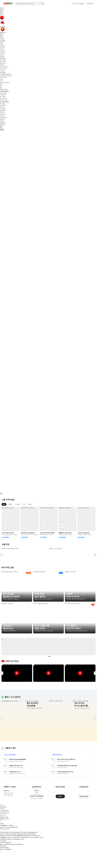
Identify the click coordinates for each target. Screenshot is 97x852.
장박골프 (2, 65)
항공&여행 (2, 110)
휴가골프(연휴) (3, 100)
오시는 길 (2, 815)
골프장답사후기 (4, 814)
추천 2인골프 (3, 68)
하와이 (1, 79)
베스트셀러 (3, 96)
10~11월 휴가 (3, 105)
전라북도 (2, 53)
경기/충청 (2, 46)
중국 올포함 (3, 60)
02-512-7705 (84, 796)
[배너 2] (49, 656)
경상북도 (2, 47)
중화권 (10, 504)
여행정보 (2, 121)
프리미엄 (2, 70)
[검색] (42, 3)
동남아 (30, 504)
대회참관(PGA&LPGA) (5, 74)
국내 (24, 504)
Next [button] (1, 493)
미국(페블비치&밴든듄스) (6, 75)
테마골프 (2, 56)
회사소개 (2, 805)
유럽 (1, 84)
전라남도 (2, 54)
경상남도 (2, 49)
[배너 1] (47, 656)
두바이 (1, 81)
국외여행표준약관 (4, 812)
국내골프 (2, 39)
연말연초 (2, 107)
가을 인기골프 (3, 93)
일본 (1, 87)
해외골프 (2, 8)
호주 (1, 86)
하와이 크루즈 (3, 77)
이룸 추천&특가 (4, 89)
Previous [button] (2, 129)
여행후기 (2, 119)
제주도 (1, 42)
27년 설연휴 (3, 109)
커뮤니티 (2, 112)
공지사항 (2, 116)
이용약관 (2, 808)
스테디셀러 (3, 95)
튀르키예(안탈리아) (4, 82)
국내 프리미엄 (3, 98)
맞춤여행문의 (3, 117)
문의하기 (91, 3)
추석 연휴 (2, 103)
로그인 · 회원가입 (79, 3)
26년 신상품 (3, 61)
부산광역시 (3, 51)
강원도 (1, 44)
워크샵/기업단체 (4, 67)
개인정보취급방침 (4, 810)
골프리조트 (3, 63)
